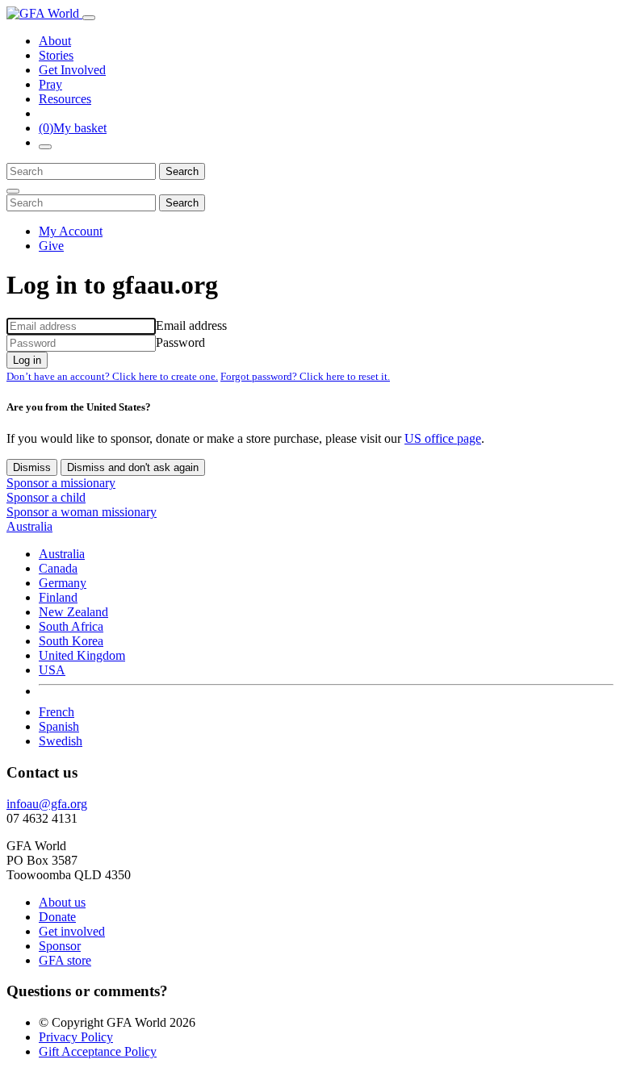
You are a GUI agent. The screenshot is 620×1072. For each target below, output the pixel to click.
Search (182, 171)
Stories (56, 55)
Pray (50, 84)
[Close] (12, 191)
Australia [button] (29, 526)
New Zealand (73, 612)
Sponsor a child (46, 497)
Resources (65, 99)
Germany (62, 583)
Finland (58, 597)
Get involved (72, 931)
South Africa (71, 626)
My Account (71, 231)
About (55, 41)
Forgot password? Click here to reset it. (305, 376)
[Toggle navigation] (88, 17)
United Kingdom (82, 655)
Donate (57, 917)
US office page (442, 438)
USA (52, 670)
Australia (62, 554)
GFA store (65, 960)
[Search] (45, 146)
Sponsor (60, 946)
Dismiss (32, 467)
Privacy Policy (76, 1037)
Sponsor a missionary (60, 483)
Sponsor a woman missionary (81, 512)
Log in (27, 360)
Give (51, 245)
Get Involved (72, 70)
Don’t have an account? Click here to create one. (112, 376)
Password (180, 342)
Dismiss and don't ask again (133, 467)
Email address (191, 325)
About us (62, 902)
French (56, 712)
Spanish (59, 726)
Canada (58, 568)
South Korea (71, 641)
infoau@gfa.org (46, 804)
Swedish (60, 741)
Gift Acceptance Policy (98, 1051)
